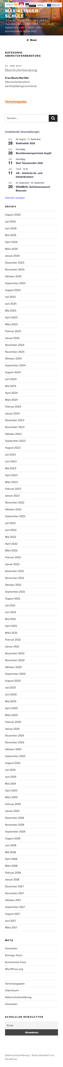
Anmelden (11, 948)
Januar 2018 (12, 879)
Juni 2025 (11, 303)
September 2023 (15, 440)
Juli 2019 (10, 769)
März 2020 (11, 715)
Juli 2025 (10, 296)
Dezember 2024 (14, 345)
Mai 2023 (10, 468)
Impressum (12, 990)
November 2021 (14, 578)
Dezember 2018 (14, 817)
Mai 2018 (10, 852)
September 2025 (15, 283)
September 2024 (15, 365)
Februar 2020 (13, 722)
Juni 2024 (11, 379)
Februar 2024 (13, 406)
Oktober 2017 (13, 900)
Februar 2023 (13, 488)
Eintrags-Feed (13, 955)
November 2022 (14, 502)
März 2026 (11, 248)
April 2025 (11, 317)
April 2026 (11, 242)
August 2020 (13, 680)
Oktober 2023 (13, 434)
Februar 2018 (13, 872)
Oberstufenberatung (21, 70)
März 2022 (11, 550)
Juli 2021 (10, 605)
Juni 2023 (11, 461)
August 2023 (13, 447)
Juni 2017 (10, 920)
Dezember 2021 (14, 571)
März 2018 (11, 865)
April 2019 (11, 790)
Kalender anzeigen (15, 197)
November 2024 (15, 351)
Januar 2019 (12, 811)
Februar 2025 (13, 331)
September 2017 (15, 907)
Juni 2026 (11, 228)
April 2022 (11, 543)
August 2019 (12, 763)
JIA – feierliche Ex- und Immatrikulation (29, 175)
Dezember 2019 (14, 735)
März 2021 (11, 632)
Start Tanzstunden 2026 (29, 163)
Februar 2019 (13, 804)
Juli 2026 (10, 221)
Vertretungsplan (15, 983)
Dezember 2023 (14, 420)
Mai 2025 (10, 310)
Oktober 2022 (13, 509)
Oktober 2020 (13, 667)
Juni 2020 (11, 694)
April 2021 (11, 625)
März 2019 (11, 797)
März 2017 (11, 927)
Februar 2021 (13, 639)
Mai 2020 (10, 701)
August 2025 (13, 290)
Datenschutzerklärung (18, 997)
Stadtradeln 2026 (25, 143)
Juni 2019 (10, 776)
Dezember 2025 (14, 262)
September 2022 (15, 516)
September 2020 (15, 673)
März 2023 (11, 482)
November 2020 (15, 660)
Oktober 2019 (13, 749)
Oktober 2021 (13, 584)
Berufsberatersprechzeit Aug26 (33, 153)
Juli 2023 (10, 454)
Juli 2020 (10, 687)
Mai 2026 (10, 235)
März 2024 (11, 399)
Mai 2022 (10, 536)
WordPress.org (14, 969)
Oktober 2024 (13, 358)
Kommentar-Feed (15, 962)
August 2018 (12, 838)
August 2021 (12, 598)
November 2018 (14, 824)
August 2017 (12, 913)
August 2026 (13, 214)
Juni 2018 (10, 845)
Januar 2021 (12, 646)
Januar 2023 (12, 495)
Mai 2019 (10, 783)
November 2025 (15, 269)
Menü (33, 40)
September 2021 (15, 591)
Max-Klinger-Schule (22, 13)
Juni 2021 (10, 612)
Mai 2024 (10, 386)
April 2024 (11, 392)
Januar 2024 (12, 413)
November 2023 (15, 427)
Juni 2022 (10, 530)
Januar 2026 (12, 255)
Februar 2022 (13, 557)
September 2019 (15, 756)
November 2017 (14, 893)
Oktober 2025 (13, 276)
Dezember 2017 (14, 886)
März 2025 (11, 324)
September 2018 (15, 831)
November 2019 (14, 742)
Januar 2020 (12, 728)
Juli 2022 (10, 523)
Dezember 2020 (14, 653)
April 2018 (11, 858)
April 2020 (11, 708)
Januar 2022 (12, 564)
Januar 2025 (12, 338)
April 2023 (11, 475)
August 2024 (13, 372)
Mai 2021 (10, 619)
